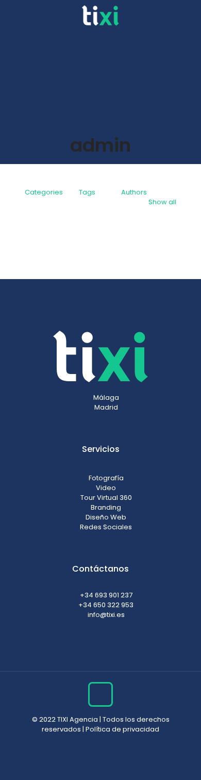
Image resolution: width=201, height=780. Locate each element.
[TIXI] (100, 15)
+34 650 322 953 (105, 605)
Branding (106, 507)
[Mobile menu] (187, 15)
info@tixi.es (106, 615)
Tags (87, 192)
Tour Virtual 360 (106, 497)
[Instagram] (86, 743)
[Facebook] (100, 743)
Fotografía (106, 478)
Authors (134, 192)
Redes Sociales (106, 527)
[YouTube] (114, 743)
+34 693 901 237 (106, 595)
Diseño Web (106, 517)
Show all (162, 202)
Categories (44, 192)
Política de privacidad (122, 729)
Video (106, 488)
